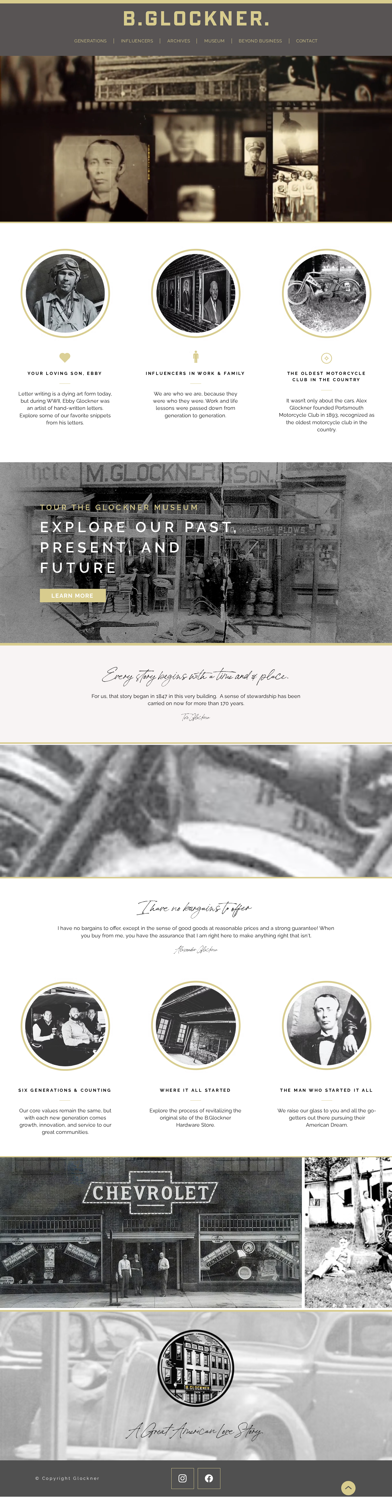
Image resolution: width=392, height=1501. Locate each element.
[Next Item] (382, 1232)
